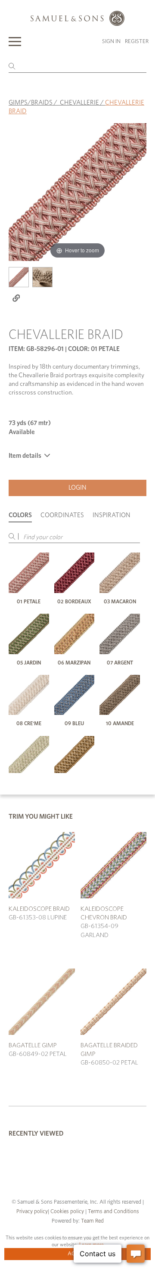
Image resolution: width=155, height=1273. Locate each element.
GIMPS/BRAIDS (31, 102)
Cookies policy (67, 1211)
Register (137, 41)
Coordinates (62, 515)
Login (77, 487)
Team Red (92, 1221)
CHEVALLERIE (79, 102)
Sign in (111, 41)
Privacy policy (32, 1211)
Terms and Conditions (113, 1211)
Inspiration (111, 515)
